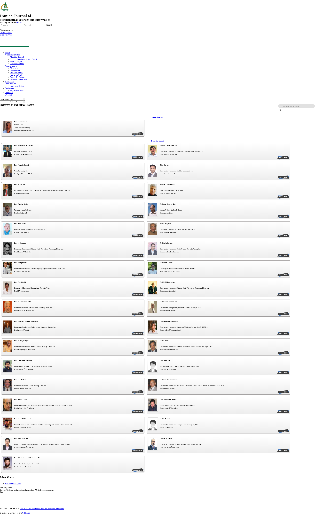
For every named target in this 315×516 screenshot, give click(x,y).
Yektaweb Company (13, 483)
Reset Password (6, 35)
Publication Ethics (17, 64)
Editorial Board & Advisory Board (23, 59)
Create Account (6, 33)
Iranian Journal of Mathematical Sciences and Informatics (42, 509)
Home (7, 53)
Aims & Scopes (16, 61)
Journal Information (12, 55)
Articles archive (11, 66)
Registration (9, 88)
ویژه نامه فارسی (17, 75)
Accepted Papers (16, 72)
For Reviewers (10, 84)
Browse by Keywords (18, 79)
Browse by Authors (17, 77)
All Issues (13, 68)
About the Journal (17, 57)
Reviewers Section (17, 86)
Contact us (9, 93)
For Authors (9, 81)
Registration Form (17, 90)
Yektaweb (26, 513)
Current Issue (15, 70)
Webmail (8, 95)
